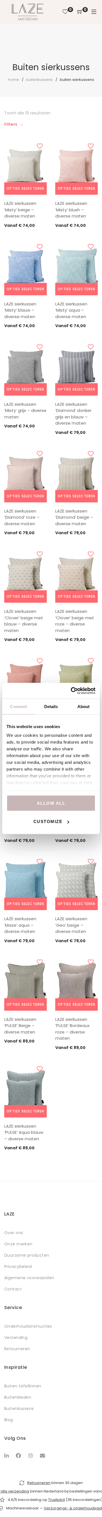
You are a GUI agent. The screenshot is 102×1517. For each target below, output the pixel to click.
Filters (10, 124)
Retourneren (17, 1349)
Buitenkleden (17, 1397)
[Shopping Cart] (79, 11)
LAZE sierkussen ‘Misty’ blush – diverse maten (71, 209)
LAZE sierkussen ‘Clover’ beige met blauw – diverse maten (23, 620)
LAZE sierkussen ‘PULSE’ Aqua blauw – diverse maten (23, 1132)
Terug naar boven (91, 1502)
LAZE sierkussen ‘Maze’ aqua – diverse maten (20, 925)
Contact (13, 1289)
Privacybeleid (18, 1266)
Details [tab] (51, 706)
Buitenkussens (39, 79)
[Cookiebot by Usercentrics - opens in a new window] (71, 691)
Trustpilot (56, 1499)
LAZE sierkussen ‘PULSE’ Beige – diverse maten (20, 1025)
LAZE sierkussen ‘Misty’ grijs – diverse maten (25, 410)
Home (13, 79)
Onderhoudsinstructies (28, 1326)
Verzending (15, 1337)
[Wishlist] (65, 11)
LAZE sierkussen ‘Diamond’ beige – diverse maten (74, 517)
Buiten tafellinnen (22, 1386)
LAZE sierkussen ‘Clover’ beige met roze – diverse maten (74, 620)
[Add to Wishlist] (39, 146)
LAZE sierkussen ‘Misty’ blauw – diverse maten (20, 310)
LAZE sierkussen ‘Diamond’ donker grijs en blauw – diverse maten (73, 413)
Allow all (51, 802)
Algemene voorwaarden (29, 1278)
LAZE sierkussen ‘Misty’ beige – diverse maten (20, 209)
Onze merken (18, 1244)
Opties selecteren (25, 188)
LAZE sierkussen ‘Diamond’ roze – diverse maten (21, 517)
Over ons (13, 1233)
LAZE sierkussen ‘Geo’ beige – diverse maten (71, 925)
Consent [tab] (18, 706)
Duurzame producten (26, 1255)
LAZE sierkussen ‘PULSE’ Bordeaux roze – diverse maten (72, 1028)
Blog (8, 1420)
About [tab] (83, 706)
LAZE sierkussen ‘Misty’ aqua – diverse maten (71, 310)
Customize (48, 821)
